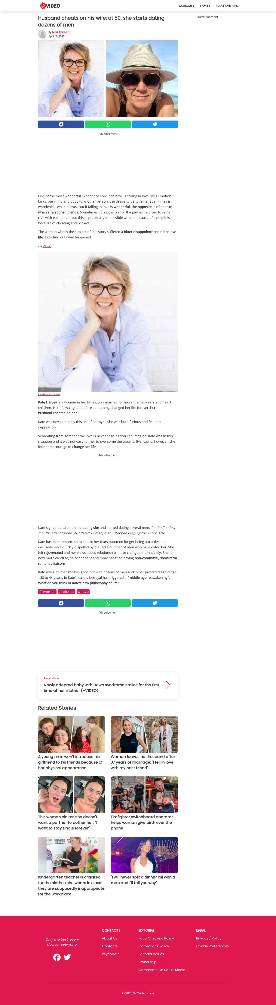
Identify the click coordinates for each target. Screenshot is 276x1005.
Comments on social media (162, 969)
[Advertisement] (108, 162)
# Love (83, 591)
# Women (47, 591)
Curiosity (186, 6)
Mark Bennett (61, 32)
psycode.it (110, 954)
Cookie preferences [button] (212, 946)
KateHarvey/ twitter (49, 394)
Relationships (227, 6)
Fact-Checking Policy (156, 938)
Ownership (147, 962)
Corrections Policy (154, 946)
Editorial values (151, 954)
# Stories (66, 591)
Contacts (110, 946)
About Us (109, 938)
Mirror (47, 246)
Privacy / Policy (208, 938)
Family (205, 6)
